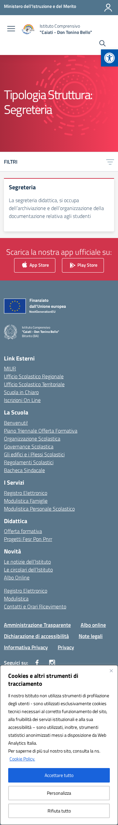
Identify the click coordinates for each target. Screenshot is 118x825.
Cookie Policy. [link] (22, 758)
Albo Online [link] (17, 577)
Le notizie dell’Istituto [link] (27, 562)
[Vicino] (111, 671)
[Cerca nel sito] (102, 44)
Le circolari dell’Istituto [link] (28, 569)
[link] (109, 58)
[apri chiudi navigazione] (11, 29)
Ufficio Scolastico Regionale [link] (34, 376)
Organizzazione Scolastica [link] (32, 438)
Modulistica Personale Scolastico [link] (39, 509)
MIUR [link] (10, 368)
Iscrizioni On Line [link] (22, 400)
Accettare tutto (59, 775)
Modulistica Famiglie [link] (26, 501)
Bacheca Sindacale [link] (24, 470)
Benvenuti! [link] (16, 423)
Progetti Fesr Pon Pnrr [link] (28, 539)
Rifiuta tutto (59, 810)
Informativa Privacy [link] (26, 647)
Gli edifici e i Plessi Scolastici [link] (34, 454)
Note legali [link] (91, 636)
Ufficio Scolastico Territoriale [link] (34, 384)
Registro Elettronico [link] (25, 493)
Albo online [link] (93, 625)
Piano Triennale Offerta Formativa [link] (40, 431)
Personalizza (59, 792)
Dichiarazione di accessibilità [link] (36, 636)
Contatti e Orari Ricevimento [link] (35, 606)
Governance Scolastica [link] (28, 446)
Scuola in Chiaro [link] (21, 392)
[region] (59, 745)
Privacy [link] (66, 647)
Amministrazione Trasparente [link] (37, 625)
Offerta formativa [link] (23, 531)
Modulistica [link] (16, 598)
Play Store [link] (86, 264)
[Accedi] (108, 7)
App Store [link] (39, 264)
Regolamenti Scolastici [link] (28, 462)
